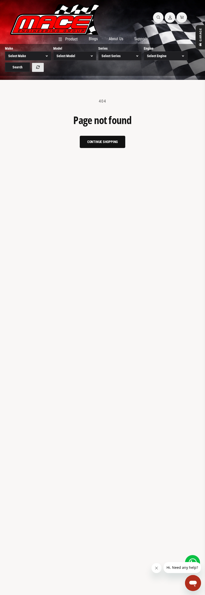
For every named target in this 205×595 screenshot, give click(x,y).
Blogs (93, 38)
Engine (149, 48)
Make (9, 48)
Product (68, 39)
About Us (116, 38)
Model (57, 48)
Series (103, 48)
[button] (158, 17)
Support (140, 38)
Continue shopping (102, 142)
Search (17, 67)
